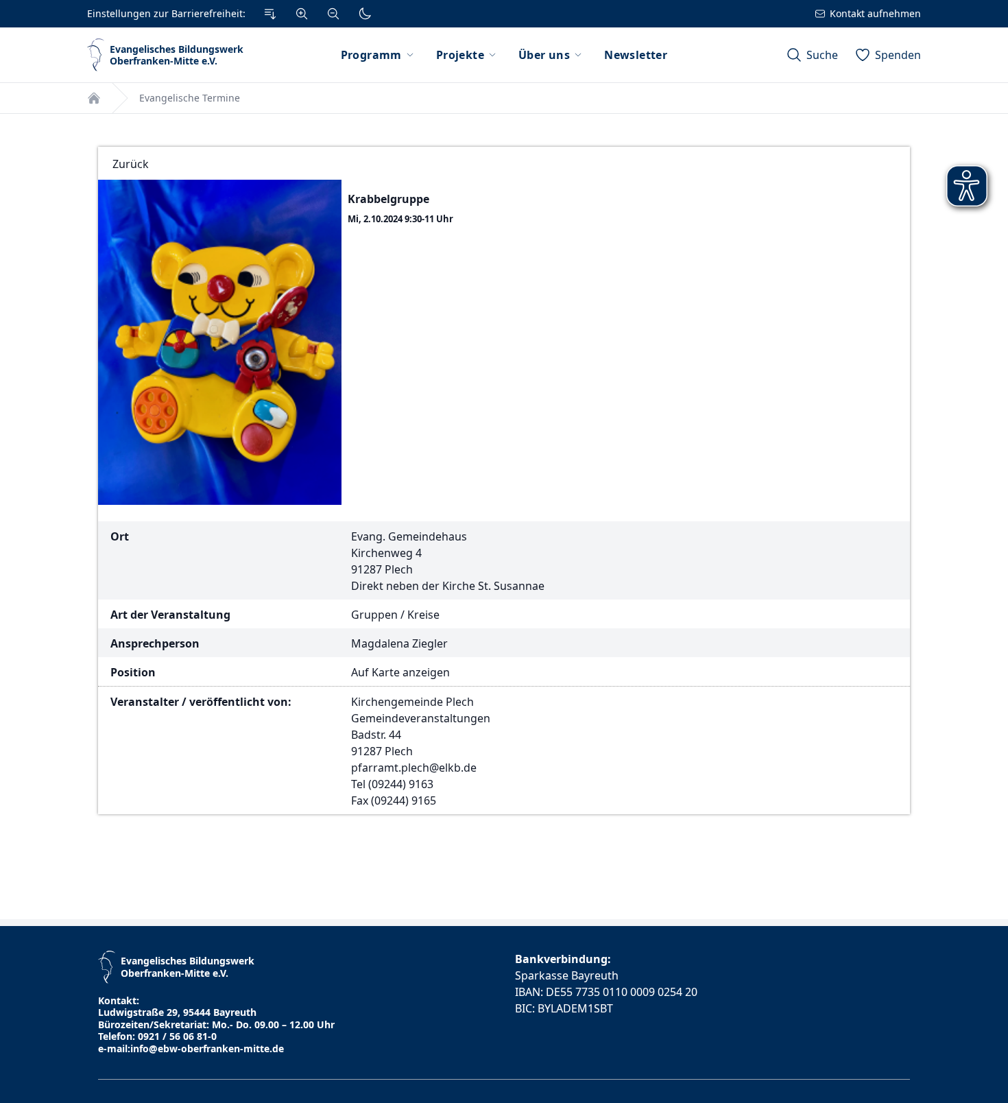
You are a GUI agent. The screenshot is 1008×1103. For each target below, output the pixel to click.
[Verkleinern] (333, 13)
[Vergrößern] (301, 13)
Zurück (130, 163)
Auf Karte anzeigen (400, 672)
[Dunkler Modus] (365, 13)
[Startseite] (94, 98)
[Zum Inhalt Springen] (270, 13)
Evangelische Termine (189, 97)
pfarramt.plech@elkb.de (414, 767)
